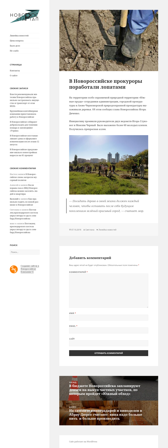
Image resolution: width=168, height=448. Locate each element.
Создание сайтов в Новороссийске (30, 267)
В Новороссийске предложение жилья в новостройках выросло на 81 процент (24, 152)
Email (73, 326)
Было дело (15, 45)
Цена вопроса (16, 40)
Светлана (89, 229)
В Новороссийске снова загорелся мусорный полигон (23, 177)
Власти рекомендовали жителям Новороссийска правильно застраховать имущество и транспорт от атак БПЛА (24, 100)
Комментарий (78, 272)
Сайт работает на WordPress (83, 441)
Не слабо (14, 50)
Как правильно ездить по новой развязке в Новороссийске (24, 202)
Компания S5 (27, 271)
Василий (14, 199)
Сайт (72, 338)
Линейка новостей (19, 35)
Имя (72, 313)
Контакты (15, 70)
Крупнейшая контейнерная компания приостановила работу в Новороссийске (24, 114)
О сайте (13, 75)
